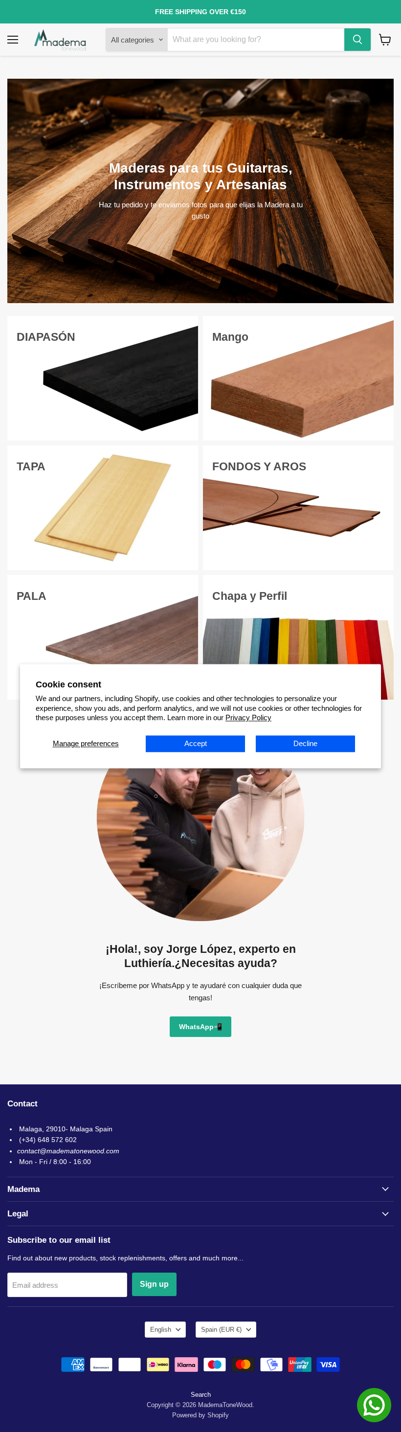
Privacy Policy (248, 718)
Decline (305, 743)
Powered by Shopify (200, 1415)
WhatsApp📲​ (200, 1027)
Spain (221, 1329)
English (160, 1329)
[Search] (357, 39)
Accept (195, 743)
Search (201, 1394)
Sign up (154, 1284)
